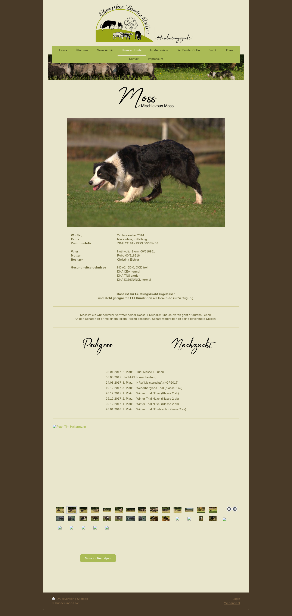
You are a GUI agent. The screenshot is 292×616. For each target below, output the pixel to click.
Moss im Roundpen (98, 558)
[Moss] (146, 465)
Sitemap (82, 598)
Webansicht (232, 603)
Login (236, 598)
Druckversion (65, 598)
